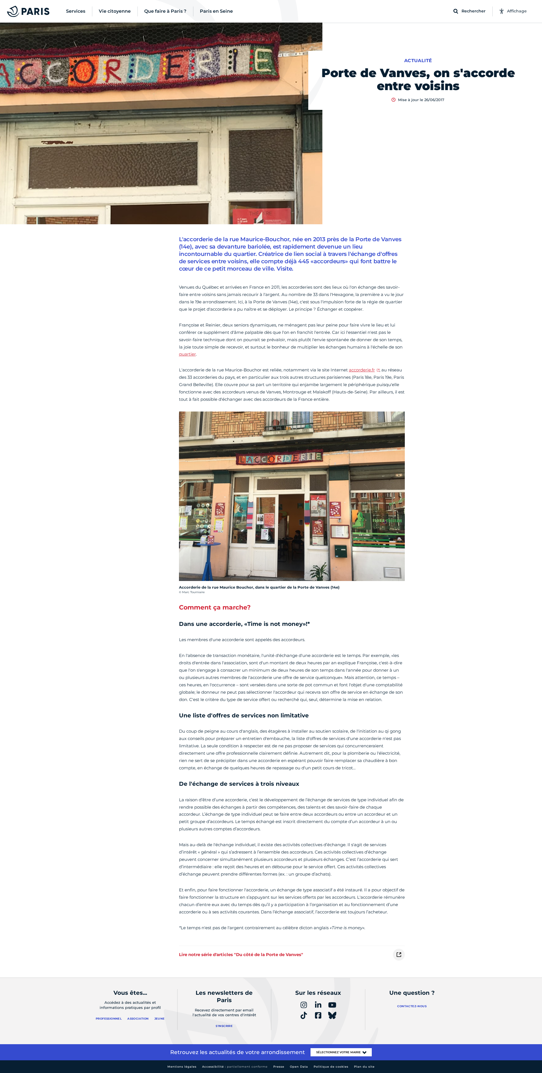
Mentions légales (181, 1066)
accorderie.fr (362, 370)
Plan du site (364, 1066)
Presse (278, 1066)
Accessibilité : (235, 1066)
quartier (187, 354)
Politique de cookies (331, 1066)
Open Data (299, 1066)
